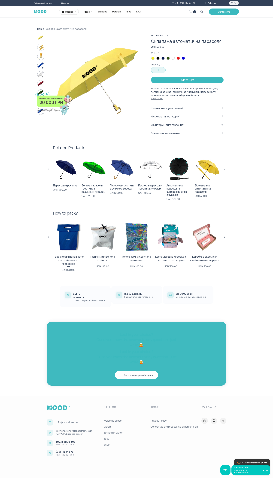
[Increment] (163, 70)
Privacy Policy (159, 420)
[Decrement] (153, 70)
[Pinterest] (214, 421)
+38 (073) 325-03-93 (184, 3)
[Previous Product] (48, 169)
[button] (193, 11)
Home (40, 29)
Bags (106, 438)
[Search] (201, 11)
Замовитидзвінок (225, 470)
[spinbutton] (158, 70)
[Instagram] (204, 421)
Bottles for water (113, 432)
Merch (107, 426)
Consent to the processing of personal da (173, 426)
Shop (106, 444)
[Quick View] (65, 168)
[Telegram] (223, 421)
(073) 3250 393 (66, 441)
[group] (137, 178)
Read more (157, 98)
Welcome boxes (112, 420)
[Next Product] (225, 169)
